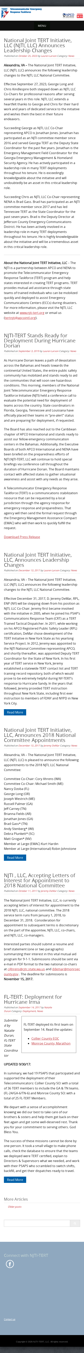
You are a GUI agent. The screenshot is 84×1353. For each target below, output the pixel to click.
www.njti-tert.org (32, 313)
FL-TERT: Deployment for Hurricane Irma (33, 999)
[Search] (75, 1223)
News (71, 55)
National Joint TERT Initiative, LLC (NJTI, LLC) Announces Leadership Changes (38, 45)
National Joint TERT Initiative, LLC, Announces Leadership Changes (38, 559)
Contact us (9, 1319)
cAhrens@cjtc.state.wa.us (26, 969)
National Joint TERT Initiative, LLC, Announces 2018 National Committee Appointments (40, 735)
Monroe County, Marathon (51, 1043)
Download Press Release (22, 537)
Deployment (29, 1011)
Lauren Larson (48, 55)
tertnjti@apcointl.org (20, 318)
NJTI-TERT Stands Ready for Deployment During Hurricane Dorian (40, 340)
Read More (15, 712)
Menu (42, 26)
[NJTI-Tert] (42, 12)
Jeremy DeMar (51, 745)
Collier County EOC (45, 1038)
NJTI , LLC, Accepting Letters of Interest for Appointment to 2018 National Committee (39, 880)
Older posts (14, 1206)
